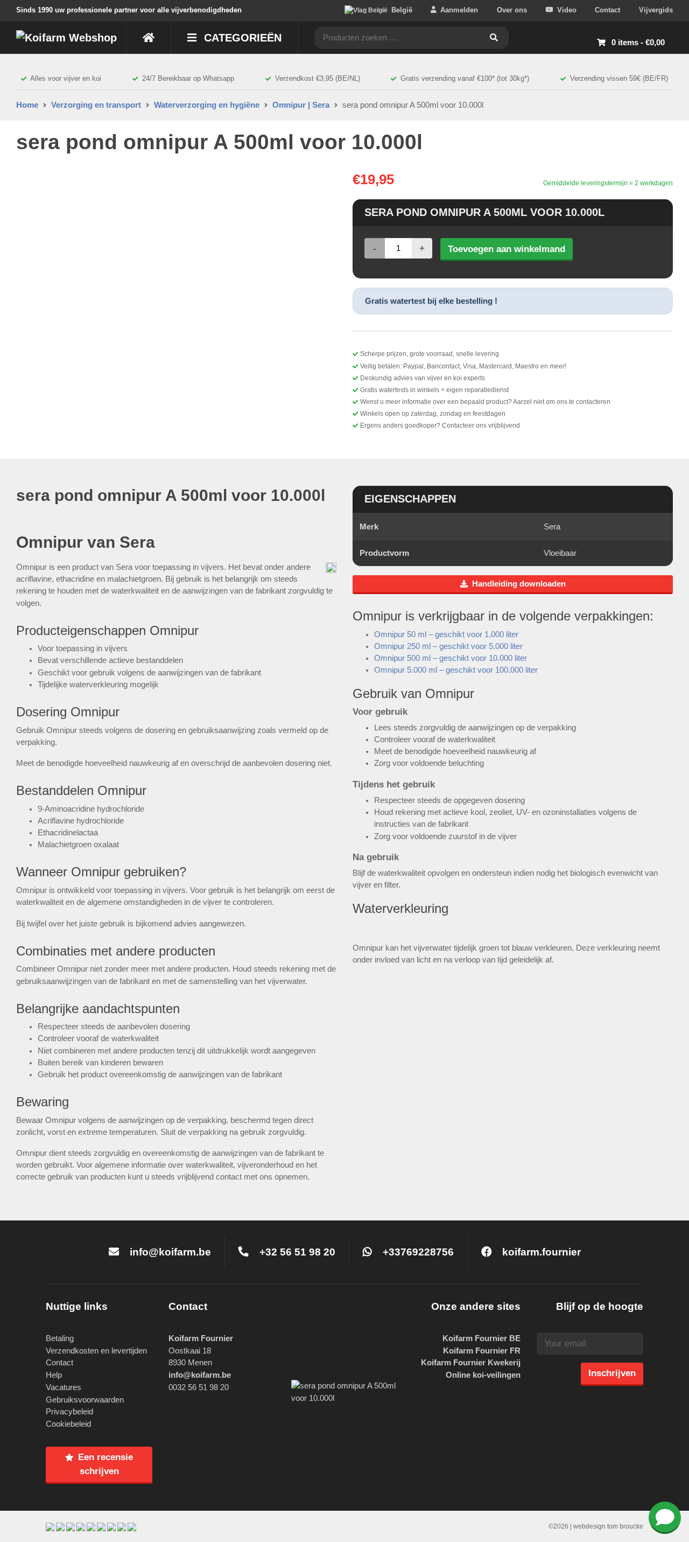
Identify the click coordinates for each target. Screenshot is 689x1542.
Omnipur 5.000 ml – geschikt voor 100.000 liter (456, 670)
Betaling (60, 1338)
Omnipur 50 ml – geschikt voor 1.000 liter (446, 634)
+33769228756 (417, 1252)
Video (566, 10)
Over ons (512, 10)
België (401, 10)
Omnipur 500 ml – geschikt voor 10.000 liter (450, 658)
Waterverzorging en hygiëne (206, 104)
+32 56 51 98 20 (296, 1252)
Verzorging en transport (96, 104)
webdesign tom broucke (608, 1526)
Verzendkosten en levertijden (96, 1350)
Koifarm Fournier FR (482, 1350)
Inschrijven (612, 1372)
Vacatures (63, 1387)
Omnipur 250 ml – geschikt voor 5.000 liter (448, 646)
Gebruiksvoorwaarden (85, 1399)
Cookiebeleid (68, 1423)
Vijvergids (656, 10)
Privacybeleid (69, 1411)
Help (54, 1374)
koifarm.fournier (540, 1252)
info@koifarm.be (170, 1252)
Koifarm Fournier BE (481, 1338)
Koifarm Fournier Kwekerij (471, 1362)
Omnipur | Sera (300, 104)
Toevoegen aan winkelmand (506, 248)
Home (27, 104)
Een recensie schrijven (105, 1464)
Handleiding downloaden (519, 583)
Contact (607, 10)
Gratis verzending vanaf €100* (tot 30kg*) (464, 78)
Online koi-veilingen (483, 1374)
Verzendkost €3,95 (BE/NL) (317, 78)
